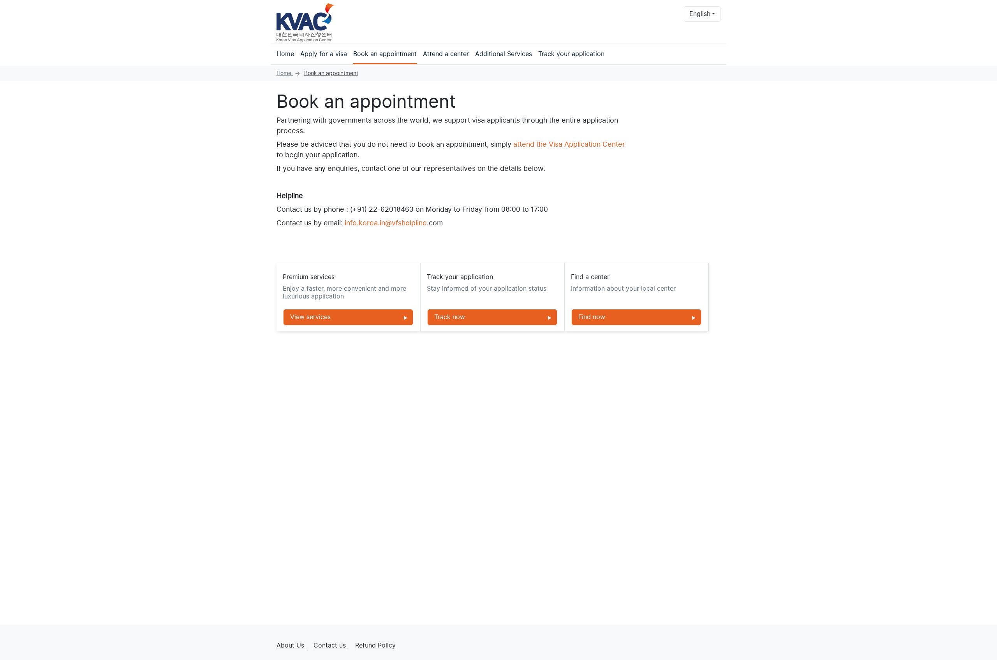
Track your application (571, 54)
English (699, 14)
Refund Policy (375, 645)
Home (285, 54)
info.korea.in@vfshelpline (386, 223)
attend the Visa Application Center (569, 144)
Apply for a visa (323, 54)
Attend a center (446, 54)
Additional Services (503, 54)
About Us (291, 645)
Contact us (331, 645)
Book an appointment (385, 54)
